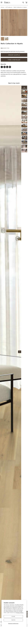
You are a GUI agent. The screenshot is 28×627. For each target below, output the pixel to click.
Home (2, 7)
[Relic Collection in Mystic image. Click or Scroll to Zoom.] (14, 22)
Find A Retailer (14, 60)
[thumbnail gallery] (2, 39)
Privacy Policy (19, 612)
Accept (13, 616)
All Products (9, 7)
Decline (13, 620)
